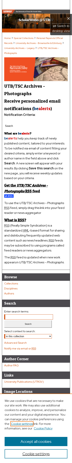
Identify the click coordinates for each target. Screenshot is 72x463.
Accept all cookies (36, 441)
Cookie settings (22, 424)
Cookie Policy (43, 428)
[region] (36, 428)
